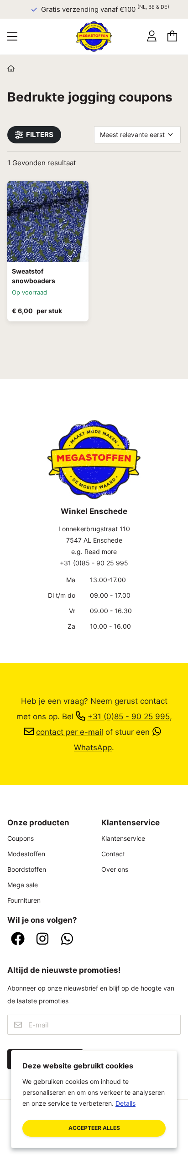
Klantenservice (123, 838)
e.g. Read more (94, 551)
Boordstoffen (26, 869)
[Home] (11, 68)
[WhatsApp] (67, 939)
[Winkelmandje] (172, 36)
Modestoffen (26, 854)
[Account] (151, 36)
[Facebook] (17, 939)
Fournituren (24, 900)
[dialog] (94, 1099)
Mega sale (22, 885)
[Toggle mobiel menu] (12, 36)
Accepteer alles (94, 1127)
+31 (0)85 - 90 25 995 (94, 563)
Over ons (114, 869)
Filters (39, 134)
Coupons (20, 838)
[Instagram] (42, 939)
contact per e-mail (69, 732)
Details (125, 1103)
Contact (113, 854)
